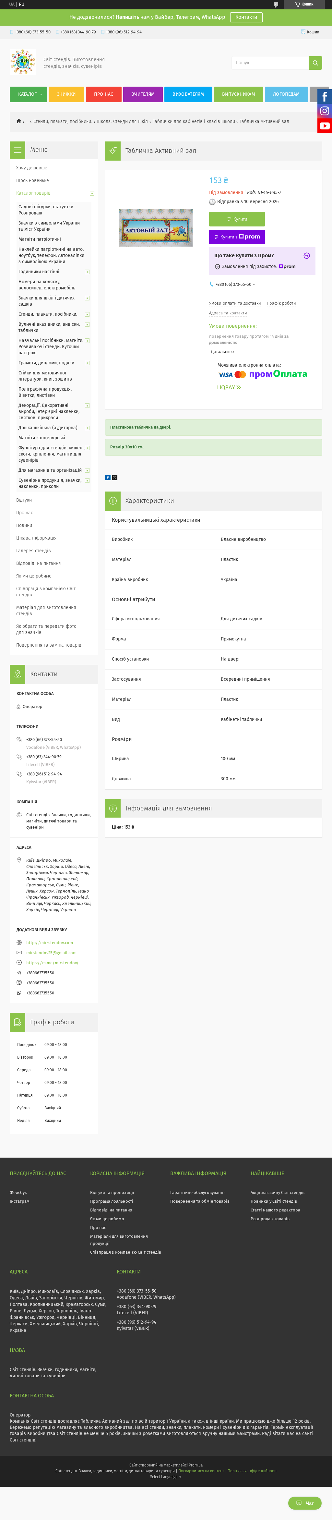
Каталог (27, 94)
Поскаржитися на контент (201, 1471)
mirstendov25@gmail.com (51, 953)
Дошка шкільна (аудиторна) (47, 428)
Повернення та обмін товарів (200, 1201)
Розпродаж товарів (270, 1219)
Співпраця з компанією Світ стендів (46, 592)
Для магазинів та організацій (50, 470)
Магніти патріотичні (39, 239)
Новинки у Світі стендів (274, 1201)
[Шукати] (315, 63)
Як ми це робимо (34, 576)
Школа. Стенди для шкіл (122, 121)
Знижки (66, 94)
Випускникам (238, 94)
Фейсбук (18, 1193)
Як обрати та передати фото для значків (46, 629)
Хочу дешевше (31, 168)
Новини (24, 525)
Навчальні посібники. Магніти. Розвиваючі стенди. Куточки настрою (50, 346)
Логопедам (286, 94)
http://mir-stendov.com (49, 943)
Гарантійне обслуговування (198, 1193)
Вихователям (188, 94)
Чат (310, 1503)
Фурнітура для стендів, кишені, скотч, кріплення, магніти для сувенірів (51, 454)
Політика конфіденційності (252, 1471)
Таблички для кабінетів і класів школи (194, 121)
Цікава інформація (36, 538)
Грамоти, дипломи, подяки (46, 363)
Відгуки (24, 500)
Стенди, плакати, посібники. (62, 121)
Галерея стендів (33, 551)
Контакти (246, 17)
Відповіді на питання (38, 563)
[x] (114, 479)
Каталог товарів (33, 193)
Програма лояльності (111, 1201)
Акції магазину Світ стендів (277, 1193)
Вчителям (143, 94)
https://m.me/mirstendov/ (52, 963)
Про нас (103, 94)
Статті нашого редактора (275, 1210)
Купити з (228, 237)
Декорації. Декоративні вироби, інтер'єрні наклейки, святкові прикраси (48, 411)
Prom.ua (196, 1465)
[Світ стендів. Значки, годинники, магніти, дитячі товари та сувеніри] (23, 73)
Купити (240, 219)
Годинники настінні (38, 272)
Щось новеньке (32, 180)
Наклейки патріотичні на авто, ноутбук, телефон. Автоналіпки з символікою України (51, 255)
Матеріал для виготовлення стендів (46, 610)
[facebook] (108, 479)
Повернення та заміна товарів (48, 645)
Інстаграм (20, 1201)
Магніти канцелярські (41, 438)
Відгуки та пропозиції (112, 1193)
